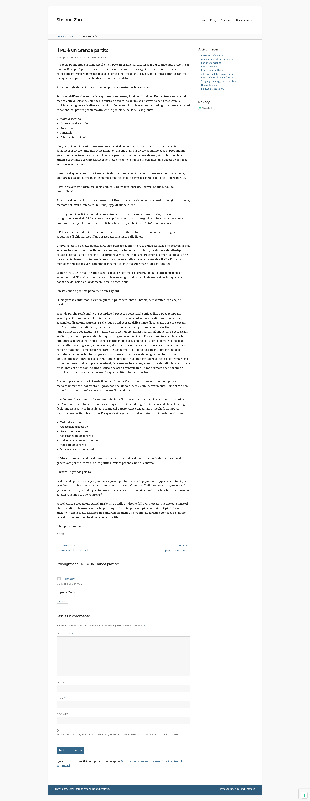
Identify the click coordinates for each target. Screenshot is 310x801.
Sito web (62, 714)
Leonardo (69, 578)
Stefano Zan (69, 19)
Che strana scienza (211, 63)
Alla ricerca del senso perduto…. (218, 74)
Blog (213, 20)
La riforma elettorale (212, 55)
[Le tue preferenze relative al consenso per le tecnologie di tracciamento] (304, 795)
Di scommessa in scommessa (217, 59)
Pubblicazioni (244, 20)
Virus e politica (209, 66)
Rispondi (62, 601)
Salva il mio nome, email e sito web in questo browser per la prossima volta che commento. (120, 734)
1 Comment (100, 57)
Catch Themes (247, 789)
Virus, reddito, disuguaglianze (217, 77)
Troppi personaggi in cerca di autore (220, 81)
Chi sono (226, 20)
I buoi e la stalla (209, 85)
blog (73, 36)
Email (61, 698)
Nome (61, 682)
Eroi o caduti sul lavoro (213, 70)
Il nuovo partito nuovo (212, 88)
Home (202, 20)
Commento (65, 633)
